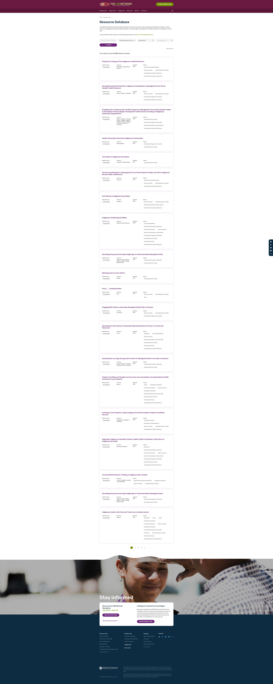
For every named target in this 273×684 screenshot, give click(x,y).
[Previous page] (144, 547)
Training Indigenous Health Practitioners (153, 73)
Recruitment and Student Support (151, 67)
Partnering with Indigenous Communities (153, 96)
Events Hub (129, 10)
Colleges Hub (121, 10)
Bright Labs (115, 676)
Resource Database (104, 636)
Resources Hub (103, 10)
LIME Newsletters (103, 644)
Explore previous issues (109, 620)
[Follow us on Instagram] (165, 636)
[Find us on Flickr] (172, 636)
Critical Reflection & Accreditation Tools (109, 649)
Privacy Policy (147, 646)
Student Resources (128, 641)
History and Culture (148, 70)
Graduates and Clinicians (149, 229)
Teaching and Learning (149, 241)
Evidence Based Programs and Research (153, 76)
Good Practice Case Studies (106, 639)
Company (146, 633)
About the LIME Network (149, 636)
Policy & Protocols (104, 652)
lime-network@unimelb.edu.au (144, 34)
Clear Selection (169, 48)
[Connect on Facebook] (162, 636)
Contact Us (144, 10)
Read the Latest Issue (111, 615)
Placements (146, 532)
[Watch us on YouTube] (169, 636)
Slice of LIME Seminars (105, 641)
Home (101, 17)
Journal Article (106, 67)
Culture (145, 384)
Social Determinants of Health (162, 70)
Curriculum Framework (105, 646)
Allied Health (147, 333)
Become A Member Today (164, 4)
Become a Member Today (145, 621)
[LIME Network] (116, 4)
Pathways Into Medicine (129, 636)
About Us (137, 10)
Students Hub (112, 10)
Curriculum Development (149, 223)
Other (145, 297)
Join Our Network (148, 641)
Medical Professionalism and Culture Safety (153, 125)
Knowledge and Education (156, 384)
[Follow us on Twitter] (159, 636)
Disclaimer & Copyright (149, 644)
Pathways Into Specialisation (131, 639)
